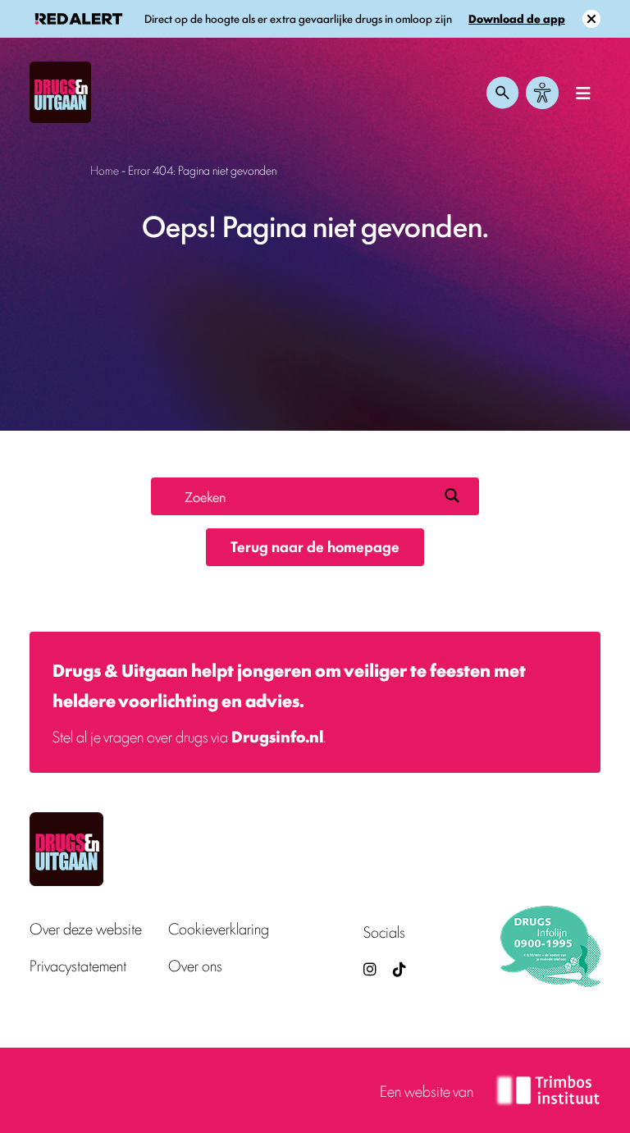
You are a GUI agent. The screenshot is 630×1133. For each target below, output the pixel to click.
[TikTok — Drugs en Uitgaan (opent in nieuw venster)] (398, 968)
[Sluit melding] (591, 19)
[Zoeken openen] (502, 92)
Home (104, 169)
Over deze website (86, 928)
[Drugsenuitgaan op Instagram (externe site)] (370, 968)
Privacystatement (78, 965)
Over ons (195, 965)
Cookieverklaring (218, 928)
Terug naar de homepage (315, 545)
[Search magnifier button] (452, 495)
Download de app (516, 18)
